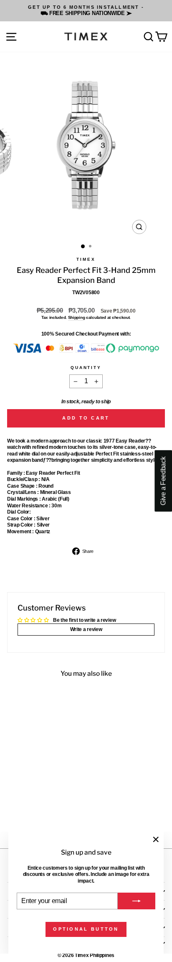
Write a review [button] (86, 629)
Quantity (86, 367)
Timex (85, 259)
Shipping (76, 317)
